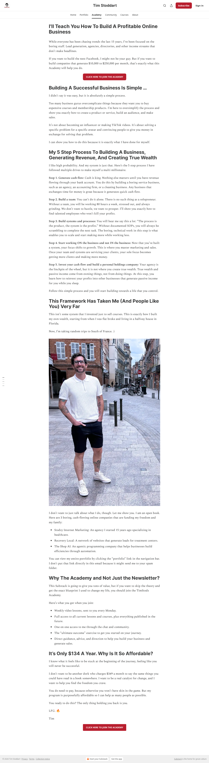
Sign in (199, 5)
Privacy (25, 759)
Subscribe (183, 5)
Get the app (116, 759)
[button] (73, 15)
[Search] (165, 5)
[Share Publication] (171, 5)
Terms (31, 759)
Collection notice (43, 759)
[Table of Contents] (3, 381)
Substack (178, 759)
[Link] (44, 87)
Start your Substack (98, 759)
